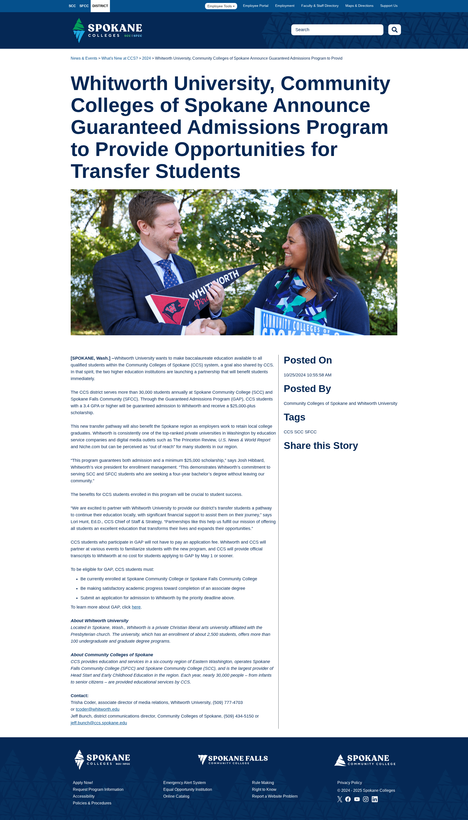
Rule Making (263, 783)
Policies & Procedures (92, 803)
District (100, 6)
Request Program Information (98, 789)
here (136, 607)
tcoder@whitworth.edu (97, 709)
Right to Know (264, 789)
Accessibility (84, 796)
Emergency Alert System (184, 783)
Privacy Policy (349, 783)
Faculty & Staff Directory (320, 6)
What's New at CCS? (119, 58)
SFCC (84, 6)
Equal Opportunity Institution (187, 789)
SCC (72, 6)
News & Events (84, 58)
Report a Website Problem (275, 796)
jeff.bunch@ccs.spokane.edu (99, 722)
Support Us (389, 6)
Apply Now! (83, 783)
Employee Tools (220, 6)
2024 (146, 58)
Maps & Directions (359, 6)
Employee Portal (255, 6)
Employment (284, 6)
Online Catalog (176, 796)
